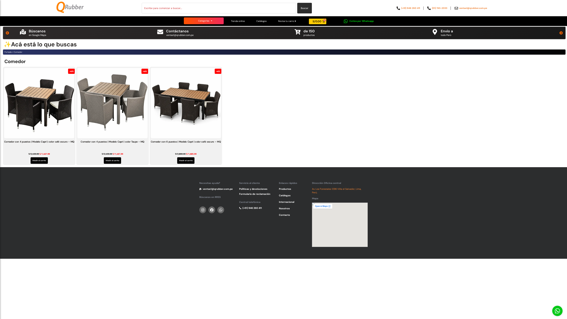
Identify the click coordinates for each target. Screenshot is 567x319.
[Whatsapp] (557, 311)
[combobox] (219, 8)
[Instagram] (202, 209)
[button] (7, 33)
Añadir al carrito (39, 160)
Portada (8, 52)
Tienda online (238, 21)
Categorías (203, 20)
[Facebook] (211, 209)
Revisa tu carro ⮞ (287, 21)
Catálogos (261, 21)
